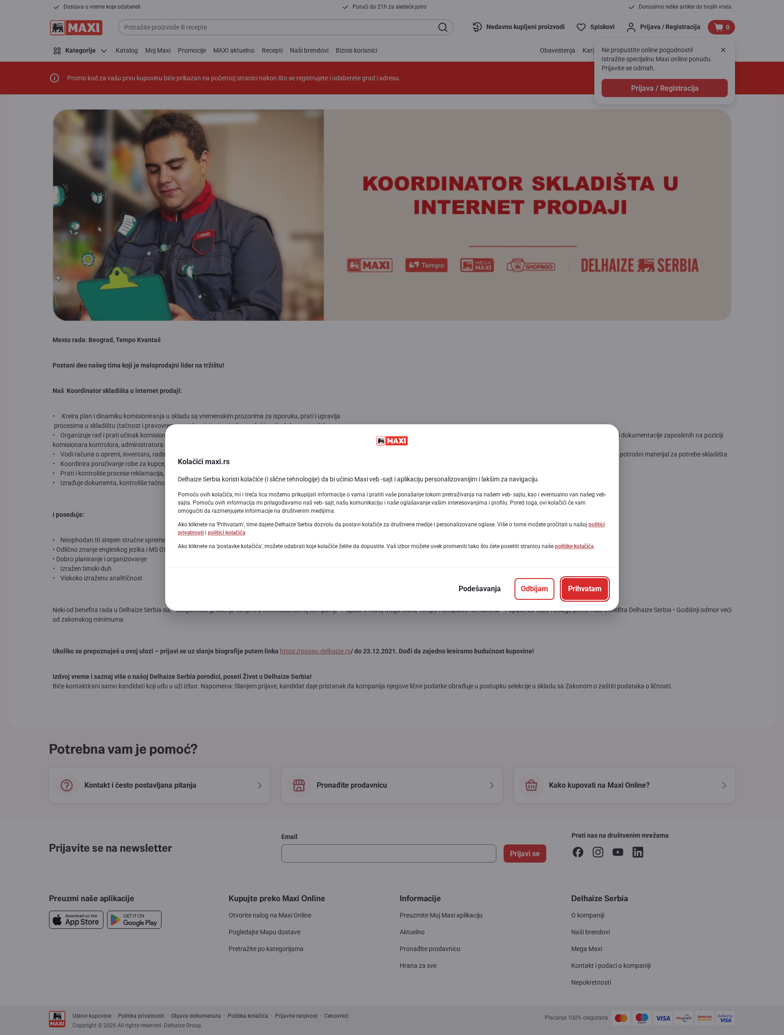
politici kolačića (226, 533)
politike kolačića (574, 546)
